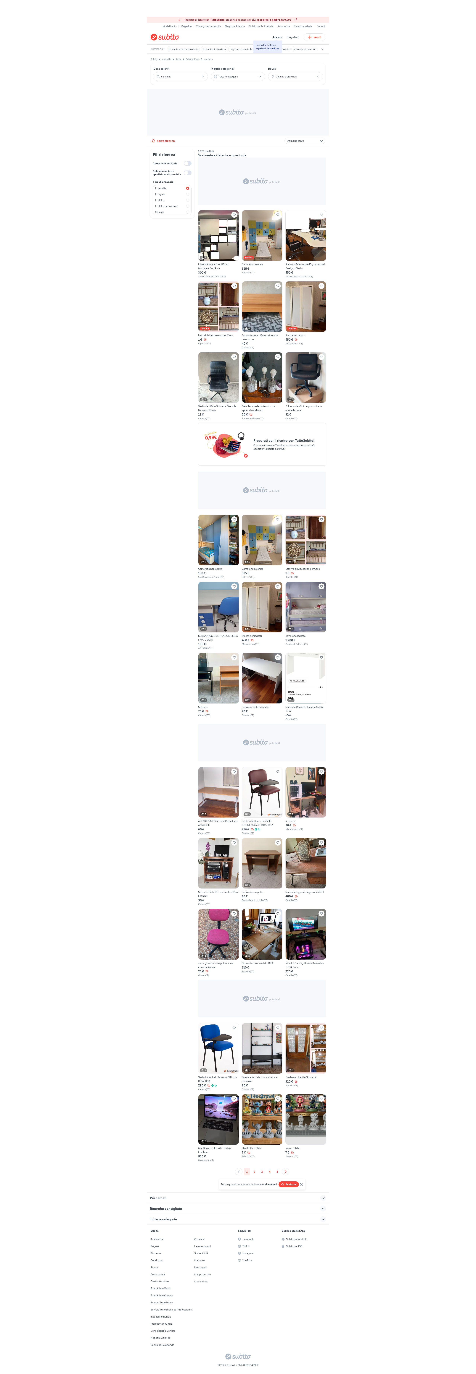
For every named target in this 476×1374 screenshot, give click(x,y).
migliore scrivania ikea (242, 49)
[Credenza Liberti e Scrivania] (305, 1057)
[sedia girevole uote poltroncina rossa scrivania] (218, 943)
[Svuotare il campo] (203, 76)
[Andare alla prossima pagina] (285, 1171)
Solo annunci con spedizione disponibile (167, 172)
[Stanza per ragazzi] (305, 315)
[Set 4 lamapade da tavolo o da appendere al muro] (262, 386)
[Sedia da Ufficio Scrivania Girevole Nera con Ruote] (218, 386)
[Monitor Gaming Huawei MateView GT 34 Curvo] (305, 943)
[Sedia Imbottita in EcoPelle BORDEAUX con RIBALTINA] (262, 801)
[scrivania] (305, 801)
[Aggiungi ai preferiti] (234, 215)
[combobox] (180, 76)
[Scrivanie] (218, 687)
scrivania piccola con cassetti (309, 49)
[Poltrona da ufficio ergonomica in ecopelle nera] (305, 386)
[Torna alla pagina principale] (172, 37)
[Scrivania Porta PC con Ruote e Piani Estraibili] (218, 872)
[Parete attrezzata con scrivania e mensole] (262, 1057)
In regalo (160, 194)
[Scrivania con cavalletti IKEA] (262, 943)
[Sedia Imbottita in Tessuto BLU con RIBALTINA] (218, 1057)
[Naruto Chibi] (305, 1128)
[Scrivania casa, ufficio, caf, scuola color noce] (262, 315)
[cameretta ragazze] (305, 616)
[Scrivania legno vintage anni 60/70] (305, 872)
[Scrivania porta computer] (262, 687)
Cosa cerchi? (162, 68)
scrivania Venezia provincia (183, 49)
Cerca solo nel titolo (165, 163)
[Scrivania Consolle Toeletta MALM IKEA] (305, 687)
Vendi (317, 37)
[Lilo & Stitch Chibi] (262, 1128)
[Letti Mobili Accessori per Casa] (218, 315)
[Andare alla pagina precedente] (238, 1171)
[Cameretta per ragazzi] (218, 547)
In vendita (160, 188)
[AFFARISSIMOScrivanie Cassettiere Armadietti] (218, 801)
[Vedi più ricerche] (322, 49)
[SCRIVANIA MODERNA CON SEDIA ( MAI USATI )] (218, 616)
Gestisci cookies (160, 1281)
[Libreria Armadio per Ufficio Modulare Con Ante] (218, 244)
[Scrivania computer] (262, 872)
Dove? (272, 68)
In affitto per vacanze (166, 206)
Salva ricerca (166, 141)
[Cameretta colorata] (262, 244)
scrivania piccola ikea (214, 49)
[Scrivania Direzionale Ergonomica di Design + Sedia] (305, 244)
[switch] (188, 163)
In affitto (159, 200)
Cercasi (159, 212)
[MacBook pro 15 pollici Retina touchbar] (218, 1128)
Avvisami (291, 1184)
